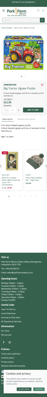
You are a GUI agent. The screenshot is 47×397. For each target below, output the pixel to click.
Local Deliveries (8, 313)
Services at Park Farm (10, 317)
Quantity (7, 105)
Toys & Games (6, 28)
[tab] (9, 196)
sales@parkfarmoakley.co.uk (20, 272)
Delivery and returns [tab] (26, 119)
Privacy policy (7, 362)
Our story (5, 331)
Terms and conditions (10, 354)
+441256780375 (12, 268)
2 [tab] (25, 77)
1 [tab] (22, 77)
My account (6, 335)
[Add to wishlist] (19, 152)
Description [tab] (7, 119)
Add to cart (33, 110)
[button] (3, 10)
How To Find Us (8, 309)
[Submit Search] (42, 20)
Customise (39, 389)
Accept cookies (24, 389)
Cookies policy (7, 358)
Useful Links (7, 304)
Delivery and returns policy (13, 366)
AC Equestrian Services (11, 321)
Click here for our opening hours (23, 2)
